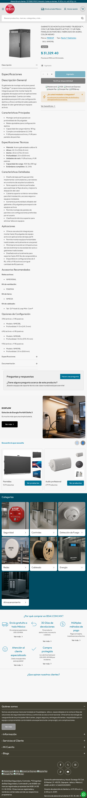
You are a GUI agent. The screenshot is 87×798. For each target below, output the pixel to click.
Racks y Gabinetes (68, 38)
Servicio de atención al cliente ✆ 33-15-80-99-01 (64, 796)
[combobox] (43, 18)
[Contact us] (83, 794)
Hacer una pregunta (70, 376)
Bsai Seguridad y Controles (19, 781)
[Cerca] (82, 94)
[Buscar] (82, 18)
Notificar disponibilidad (63, 81)
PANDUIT (50, 38)
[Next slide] (83, 443)
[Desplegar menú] (3, 9)
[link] (36, 454)
